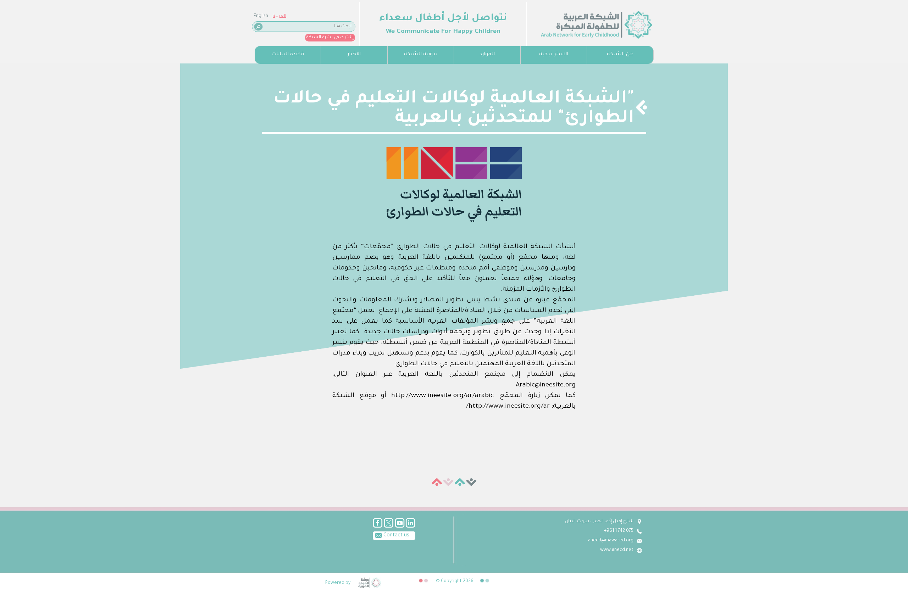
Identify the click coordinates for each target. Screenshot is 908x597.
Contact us (395, 536)
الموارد (487, 54)
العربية (279, 16)
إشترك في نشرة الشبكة (330, 37)
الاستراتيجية (553, 54)
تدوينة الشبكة (420, 54)
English (261, 16)
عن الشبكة (620, 54)
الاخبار (354, 54)
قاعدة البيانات (287, 54)
